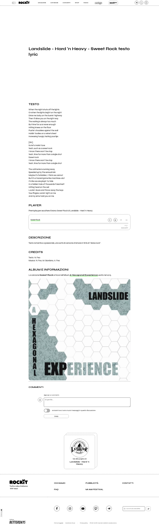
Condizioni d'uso (70, 523)
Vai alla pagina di (79, 461)
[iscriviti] (148, 508)
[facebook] (57, 508)
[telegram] (109, 508)
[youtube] (83, 508)
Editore (11, 520)
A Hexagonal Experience (84, 275)
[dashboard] (146, 2)
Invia (56, 416)
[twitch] (96, 508)
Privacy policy (84, 523)
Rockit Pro (113, 3)
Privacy (1, 514)
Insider (98, 3)
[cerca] (141, 2)
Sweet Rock (35, 220)
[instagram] (70, 508)
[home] (24, 3)
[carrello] (137, 2)
